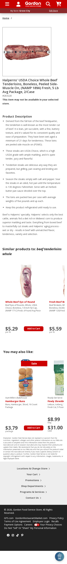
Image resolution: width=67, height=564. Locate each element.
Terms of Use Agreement (17, 521)
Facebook (8, 535)
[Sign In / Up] (18, 4)
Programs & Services (32, 491)
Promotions (32, 480)
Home (5, 18)
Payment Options (13, 524)
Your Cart (32, 474)
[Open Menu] (7, 4)
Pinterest (22, 535)
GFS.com (8, 518)
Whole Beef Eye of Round (20, 301)
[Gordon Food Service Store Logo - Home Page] (33, 4)
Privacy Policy (56, 518)
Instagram (12, 535)
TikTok (17, 535)
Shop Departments (32, 486)
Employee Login (41, 521)
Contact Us (32, 497)
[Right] (50, 52)
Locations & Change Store (32, 468)
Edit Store (53, 10)
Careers (28, 524)
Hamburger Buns (16, 400)
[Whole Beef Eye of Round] (25, 281)
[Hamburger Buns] (25, 377)
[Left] (4, 52)
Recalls (55, 521)
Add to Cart (33, 328)
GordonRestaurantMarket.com (31, 518)
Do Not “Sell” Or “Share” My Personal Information (30, 528)
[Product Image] (27, 51)
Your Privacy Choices (51, 524)
